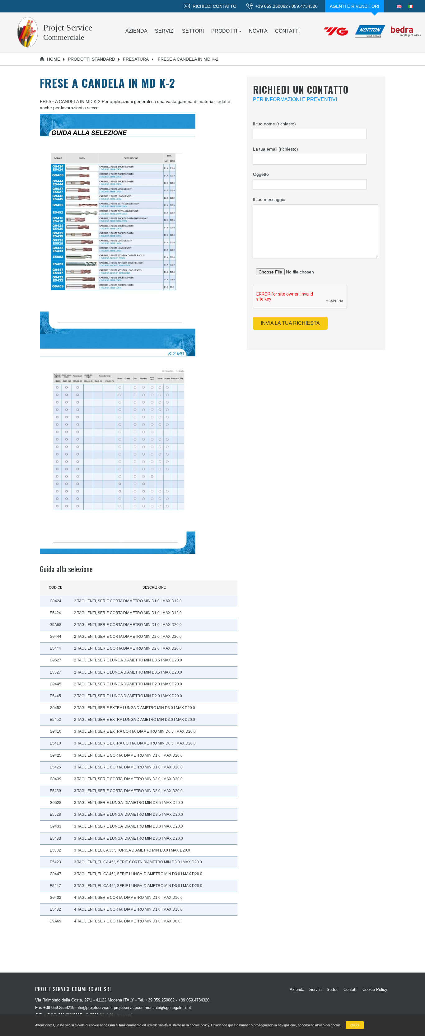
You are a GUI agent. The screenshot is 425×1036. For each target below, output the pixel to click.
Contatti (287, 31)
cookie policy (199, 1025)
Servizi (165, 31)
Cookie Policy (374, 989)
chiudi (354, 1025)
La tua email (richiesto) (275, 149)
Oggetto (261, 174)
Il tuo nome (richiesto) (274, 123)
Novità (258, 31)
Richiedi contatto (213, 6)
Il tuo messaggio (269, 199)
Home (53, 59)
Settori (193, 31)
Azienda (136, 31)
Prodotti (224, 31)
